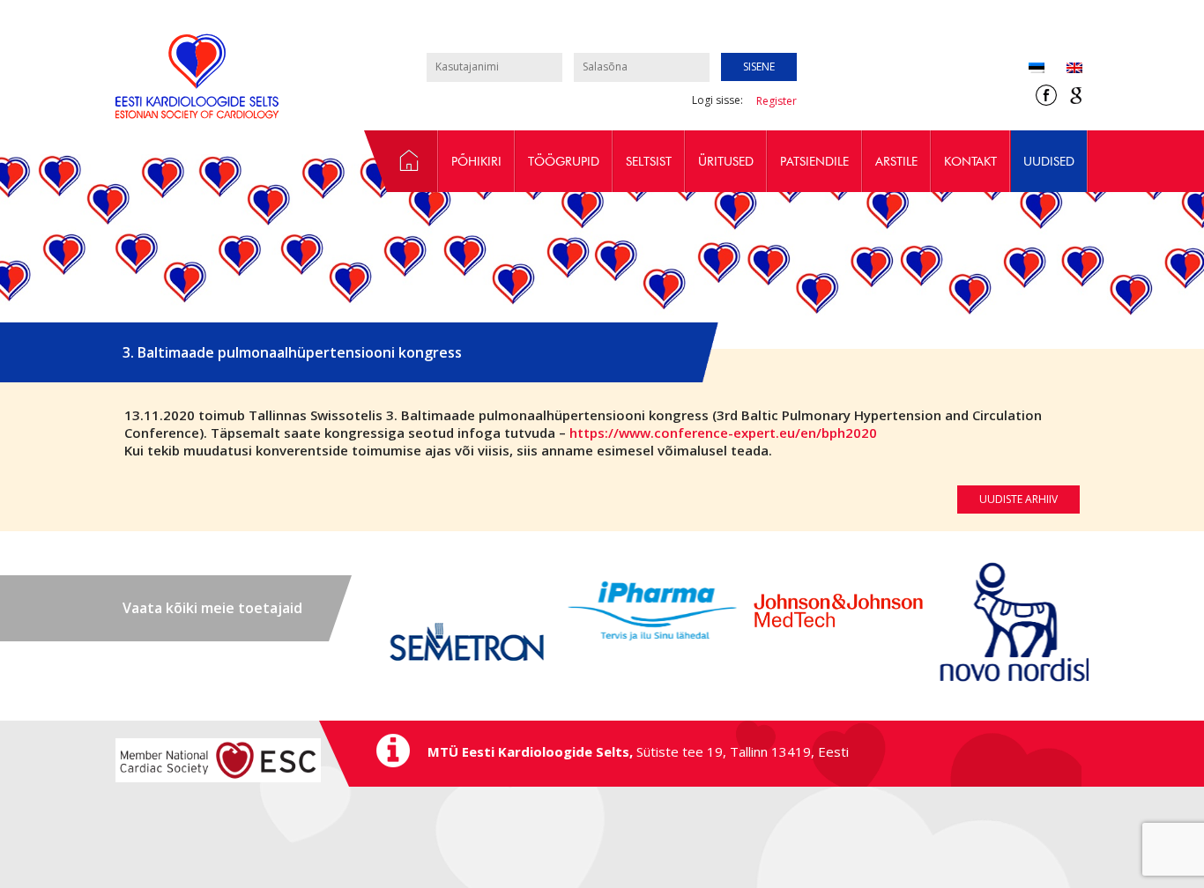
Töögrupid (563, 161)
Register (776, 100)
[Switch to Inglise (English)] (1063, 69)
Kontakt (970, 161)
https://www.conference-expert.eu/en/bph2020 (723, 432)
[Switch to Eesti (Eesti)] (1036, 69)
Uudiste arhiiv (1018, 499)
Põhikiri (476, 161)
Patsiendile (814, 161)
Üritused (726, 161)
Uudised (1048, 161)
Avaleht (401, 161)
